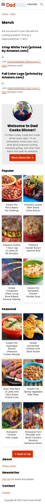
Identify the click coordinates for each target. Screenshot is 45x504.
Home (5, 14)
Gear (13, 14)
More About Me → (23, 157)
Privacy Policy (9, 466)
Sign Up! (6, 479)
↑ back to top (22, 453)
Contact (6, 492)
